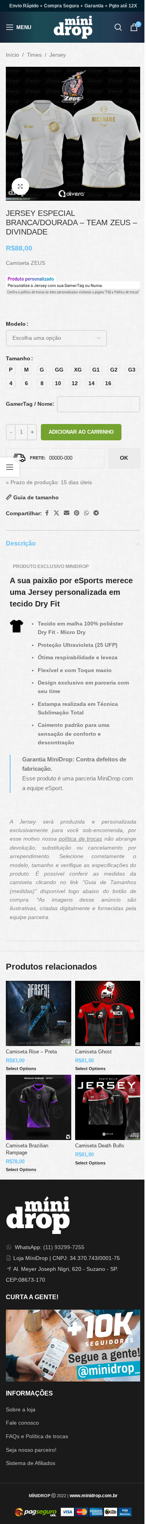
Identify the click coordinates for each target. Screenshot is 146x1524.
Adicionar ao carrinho (81, 432)
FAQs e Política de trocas (37, 1436)
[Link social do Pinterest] (77, 513)
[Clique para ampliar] (20, 186)
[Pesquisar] (118, 27)
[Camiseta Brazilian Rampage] (38, 1107)
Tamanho (18, 358)
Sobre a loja (20, 1409)
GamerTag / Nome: (30, 404)
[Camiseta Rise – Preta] (38, 1013)
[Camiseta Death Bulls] (108, 1107)
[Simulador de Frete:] (55, 458)
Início (12, 55)
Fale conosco (22, 1423)
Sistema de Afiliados (30, 1463)
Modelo (16, 324)
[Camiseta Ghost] (108, 1013)
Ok (124, 458)
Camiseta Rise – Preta (31, 1052)
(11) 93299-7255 (63, 1247)
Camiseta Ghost (93, 1052)
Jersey (57, 55)
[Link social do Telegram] (96, 513)
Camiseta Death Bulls (99, 1146)
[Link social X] (56, 513)
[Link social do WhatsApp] (86, 513)
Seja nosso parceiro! (31, 1450)
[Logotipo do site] (73, 27)
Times (34, 55)
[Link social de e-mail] (67, 513)
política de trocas (80, 839)
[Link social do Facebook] (46, 513)
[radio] (11, 370)
